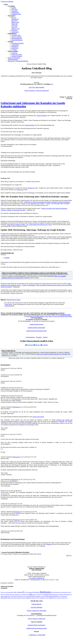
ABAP (2, 592)
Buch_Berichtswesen (63, 592)
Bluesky (36, 345)
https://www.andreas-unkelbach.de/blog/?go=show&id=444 (53, 354)
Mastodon (39, 607)
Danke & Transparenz (14, 57)
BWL (26, 592)
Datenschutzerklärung (22, 61)
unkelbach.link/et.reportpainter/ (36, 327)
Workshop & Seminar (17, 43)
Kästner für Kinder (16, 54)
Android (45, 337)
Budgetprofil (24, 594)
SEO (9, 597)
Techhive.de (31, 188)
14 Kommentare (30, 337)
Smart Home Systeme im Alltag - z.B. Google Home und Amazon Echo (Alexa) (29, 224)
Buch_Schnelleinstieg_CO (17, 594)
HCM (60, 594)
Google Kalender (41, 115)
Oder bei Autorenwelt (42, 90)
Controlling (34, 594)
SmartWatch (14, 48)
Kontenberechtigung (7, 596)
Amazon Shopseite (16, 56)
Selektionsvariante (13, 597)
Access (4, 592)
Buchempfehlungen (16, 40)
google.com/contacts (38, 416)
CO (30, 594)
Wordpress (59, 597)
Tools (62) (14, 27)
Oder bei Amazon (30, 90)
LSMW (12, 596)
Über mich (14, 9)
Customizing (39, 594)
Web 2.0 (47, 597)
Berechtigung (37, 592)
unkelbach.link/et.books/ (36, 324)
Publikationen (15, 12)
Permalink (39, 337)
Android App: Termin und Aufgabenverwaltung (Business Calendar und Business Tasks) (36, 420)
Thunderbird (33, 597)
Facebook (29, 345)
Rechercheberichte (53, 596)
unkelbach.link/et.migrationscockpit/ (36, 331)
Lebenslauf (14, 11)
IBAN (62, 594)
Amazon (29, 610)
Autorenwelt (35, 610)
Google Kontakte (29, 125)
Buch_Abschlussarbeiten (55, 592)
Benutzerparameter (30, 592)
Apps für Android (16, 37)
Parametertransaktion (37, 596)
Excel (50, 594)
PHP (30, 596)
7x (25, 316)
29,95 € (30, 618)
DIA (42, 594)
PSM (32, 596)
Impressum (11, 61)
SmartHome (14, 46)
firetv (67, 597)
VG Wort (14, 49)
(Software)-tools (15, 35)
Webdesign (51, 597)
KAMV (2, 596)
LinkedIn (44, 345)
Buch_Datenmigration (8, 594)
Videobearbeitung (42, 597)
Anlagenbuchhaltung (9, 592)
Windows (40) (15, 29)
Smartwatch (23, 597)
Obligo (24, 596)
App (15, 592)
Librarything (42, 610)
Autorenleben (15, 45)
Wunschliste (40, 635)
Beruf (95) (14, 20)
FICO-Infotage (56, 594)
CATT (28, 594)
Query (47, 596)
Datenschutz (45, 594)
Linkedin (34, 604)
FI (52, 594)
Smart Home (8, 304)
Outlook (27, 596)
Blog (13, 17)
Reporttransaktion (64, 596)
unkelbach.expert (16, 14)
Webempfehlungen (16, 38)
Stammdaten (28, 597)
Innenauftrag (68, 594)
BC (24, 592)
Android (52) (15, 19)
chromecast (63, 597)
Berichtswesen (45, 592)
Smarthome (19, 597)
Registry (58, 596)
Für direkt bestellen (36, 87)
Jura (71, 594)
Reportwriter (4, 597)
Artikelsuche (15, 32)
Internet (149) (15, 22)
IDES (64, 594)
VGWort (37, 597)
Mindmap (15, 596)
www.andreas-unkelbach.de (36, 578)
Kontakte (6, 257)
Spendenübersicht (13, 59)
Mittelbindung (20, 596)
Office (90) (14, 24)
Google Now (20, 189)
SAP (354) (14, 25)
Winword (55, 597)
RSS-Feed (15, 30)
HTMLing (14, 53)
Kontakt (13, 7)
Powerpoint (43, 596)
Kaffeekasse (32, 635)
